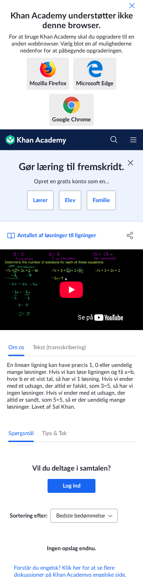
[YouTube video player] (71, 289)
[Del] (130, 235)
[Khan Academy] (33, 140)
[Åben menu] (133, 140)
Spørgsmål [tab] (21, 433)
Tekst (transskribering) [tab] (59, 347)
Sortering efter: (29, 516)
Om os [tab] (16, 347)
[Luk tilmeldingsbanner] (130, 163)
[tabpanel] (71, 383)
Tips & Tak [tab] (54, 433)
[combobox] (84, 516)
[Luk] (131, 5)
